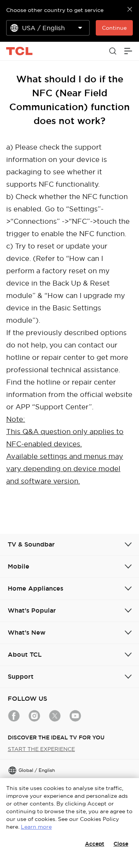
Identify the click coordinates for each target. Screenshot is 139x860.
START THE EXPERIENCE (41, 749)
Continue (114, 27)
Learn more (36, 826)
